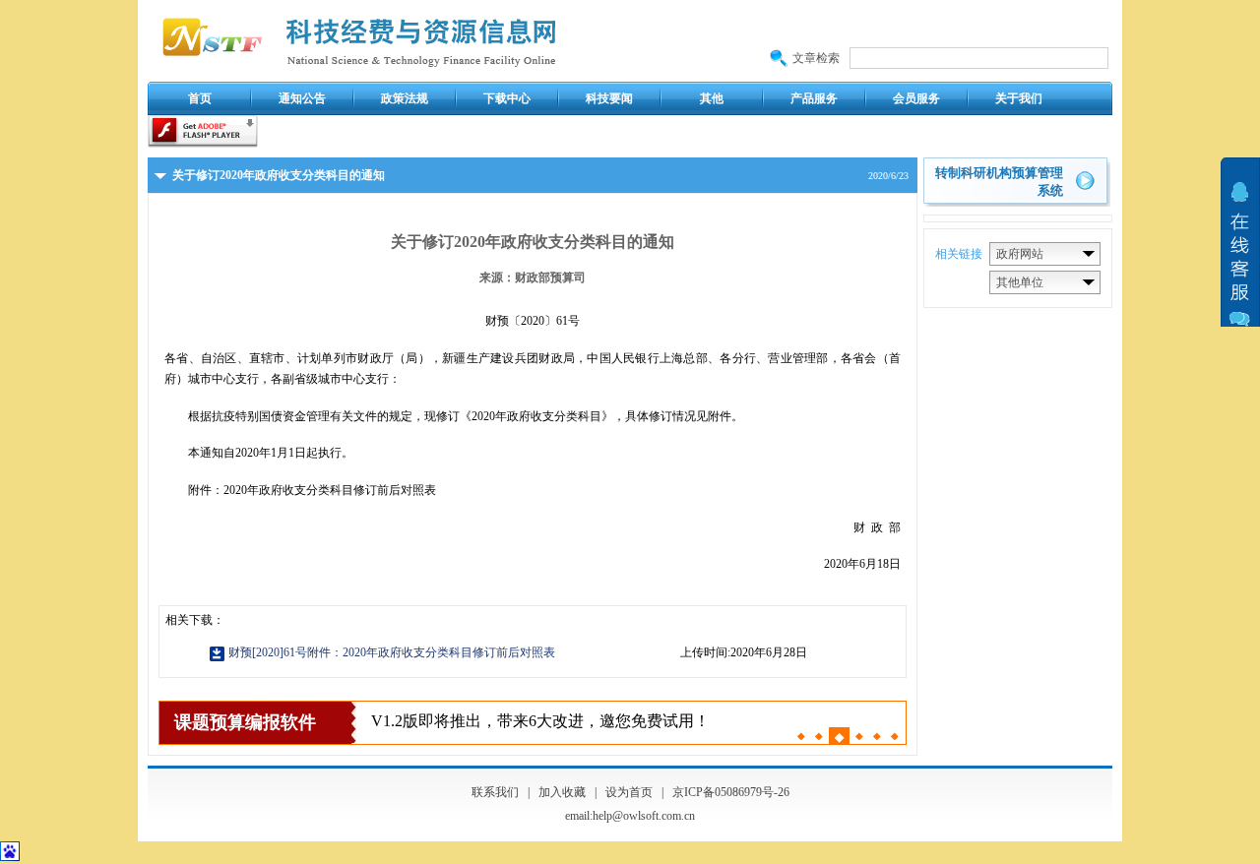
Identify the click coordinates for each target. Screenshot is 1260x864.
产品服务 (814, 98)
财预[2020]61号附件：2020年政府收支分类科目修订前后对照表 (391, 652)
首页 (200, 98)
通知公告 (302, 98)
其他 (712, 98)
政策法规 (404, 98)
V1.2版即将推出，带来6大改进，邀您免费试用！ (540, 720)
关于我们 (1018, 98)
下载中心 (507, 98)
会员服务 (916, 98)
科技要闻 (609, 98)
